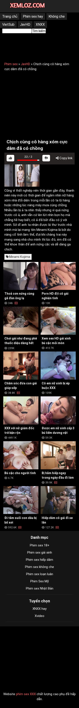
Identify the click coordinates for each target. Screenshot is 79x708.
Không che (56, 16)
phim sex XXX (26, 694)
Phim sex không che (39, 567)
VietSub (8, 24)
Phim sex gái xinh (39, 552)
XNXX (40, 24)
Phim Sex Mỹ (39, 581)
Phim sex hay (33, 16)
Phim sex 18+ (39, 545)
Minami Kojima (19, 257)
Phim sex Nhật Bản (39, 588)
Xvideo (39, 616)
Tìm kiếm (38, 31)
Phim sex (11, 64)
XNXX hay (39, 609)
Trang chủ (9, 16)
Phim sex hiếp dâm (39, 560)
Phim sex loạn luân (39, 574)
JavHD (25, 24)
